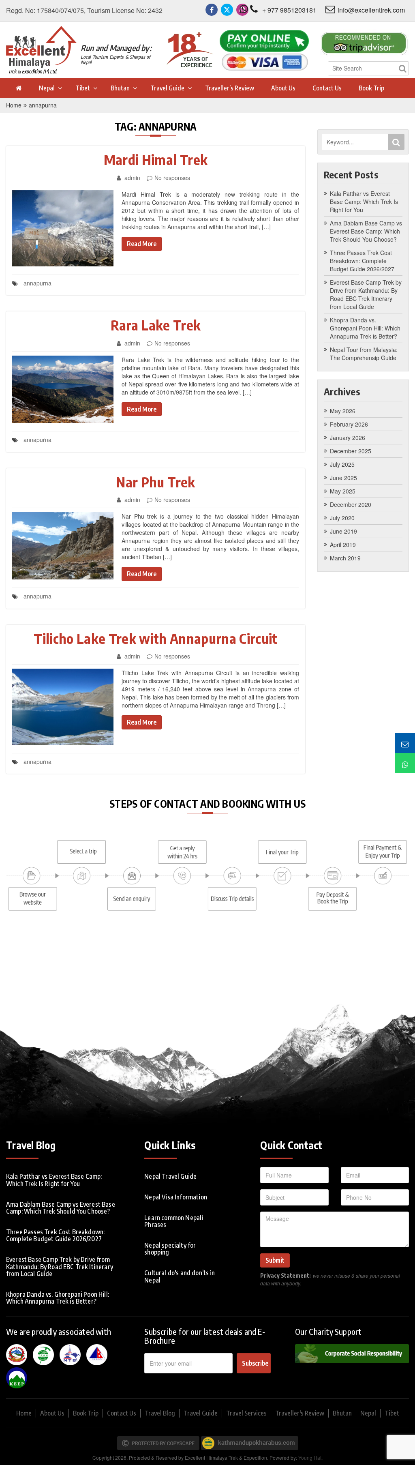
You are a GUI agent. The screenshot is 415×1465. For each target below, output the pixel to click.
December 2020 (350, 504)
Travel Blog (160, 1413)
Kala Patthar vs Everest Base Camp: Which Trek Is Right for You (364, 201)
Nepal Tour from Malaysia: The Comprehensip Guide (364, 353)
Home (13, 105)
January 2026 (347, 437)
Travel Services (246, 1413)
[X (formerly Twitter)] (227, 10)
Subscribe (255, 1363)
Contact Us (327, 88)
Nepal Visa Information (175, 1197)
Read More (141, 244)
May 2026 (342, 411)
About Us (283, 88)
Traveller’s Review (229, 88)
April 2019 (343, 545)
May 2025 (342, 491)
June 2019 (343, 531)
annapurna (43, 105)
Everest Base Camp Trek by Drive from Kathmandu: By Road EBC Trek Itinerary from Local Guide (366, 294)
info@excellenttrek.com (371, 10)
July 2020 (342, 518)
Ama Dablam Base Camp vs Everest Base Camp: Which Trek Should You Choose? (366, 231)
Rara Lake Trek (156, 324)
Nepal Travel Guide (170, 1176)
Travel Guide (167, 88)
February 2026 (349, 424)
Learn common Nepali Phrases (173, 1221)
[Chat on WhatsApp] (405, 763)
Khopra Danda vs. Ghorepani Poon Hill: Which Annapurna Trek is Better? (365, 328)
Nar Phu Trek (155, 481)
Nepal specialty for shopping (170, 1249)
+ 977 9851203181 (289, 10)
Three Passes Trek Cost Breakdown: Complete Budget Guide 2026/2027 (362, 261)
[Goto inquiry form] (405, 743)
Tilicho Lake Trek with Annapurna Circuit (156, 638)
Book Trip (371, 88)
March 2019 (345, 558)
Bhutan (120, 88)
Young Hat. (310, 1457)
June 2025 (343, 478)
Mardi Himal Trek (156, 159)
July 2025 (342, 464)
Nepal (47, 88)
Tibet (82, 88)
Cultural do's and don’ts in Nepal (179, 1276)
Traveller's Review (299, 1413)
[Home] (18, 88)
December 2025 (350, 451)
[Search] (402, 68)
